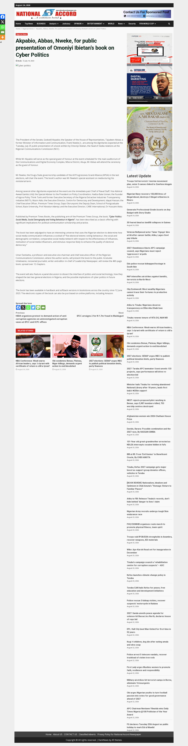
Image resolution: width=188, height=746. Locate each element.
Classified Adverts (87, 734)
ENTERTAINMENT (94, 24)
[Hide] (1, 42)
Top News (29, 24)
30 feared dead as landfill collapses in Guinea (148, 222)
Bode (20, 61)
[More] (2, 37)
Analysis (53, 24)
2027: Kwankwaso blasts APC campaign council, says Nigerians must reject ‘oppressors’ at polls (146, 251)
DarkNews (103, 740)
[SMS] (38, 307)
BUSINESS (41, 24)
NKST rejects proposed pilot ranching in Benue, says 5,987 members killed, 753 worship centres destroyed (146, 403)
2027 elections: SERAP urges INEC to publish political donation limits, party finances (106, 346)
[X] (23, 307)
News (120, 24)
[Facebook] (18, 307)
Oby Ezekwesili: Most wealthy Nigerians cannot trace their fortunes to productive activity (147, 292)
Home (18, 24)
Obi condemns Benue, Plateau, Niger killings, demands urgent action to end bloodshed (69, 346)
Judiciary (66, 24)
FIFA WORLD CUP (146, 24)
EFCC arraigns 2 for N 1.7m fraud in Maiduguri (100, 314)
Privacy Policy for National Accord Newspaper (119, 734)
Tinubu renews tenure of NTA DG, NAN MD (147, 317)
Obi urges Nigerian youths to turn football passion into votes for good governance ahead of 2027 (147, 695)
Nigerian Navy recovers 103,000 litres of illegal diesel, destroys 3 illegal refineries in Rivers (148, 197)
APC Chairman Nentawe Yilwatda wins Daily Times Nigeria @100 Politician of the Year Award (147, 711)
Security (132, 24)
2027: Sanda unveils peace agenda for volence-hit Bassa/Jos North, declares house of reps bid (149, 616)
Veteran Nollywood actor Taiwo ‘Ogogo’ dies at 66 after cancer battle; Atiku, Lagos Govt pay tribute (148, 235)
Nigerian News (21, 34)
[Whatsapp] (28, 307)
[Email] (43, 307)
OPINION (77, 24)
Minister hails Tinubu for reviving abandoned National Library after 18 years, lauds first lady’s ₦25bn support (148, 387)
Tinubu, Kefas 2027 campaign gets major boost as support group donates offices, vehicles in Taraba (146, 470)
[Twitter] (33, 307)
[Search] (169, 23)
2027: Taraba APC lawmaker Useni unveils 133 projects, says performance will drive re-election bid (149, 371)
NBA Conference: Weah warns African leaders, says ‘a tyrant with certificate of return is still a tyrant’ (33, 346)
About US (57, 734)
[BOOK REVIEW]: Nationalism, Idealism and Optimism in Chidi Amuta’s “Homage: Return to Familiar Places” (149, 486)
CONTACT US (70, 734)
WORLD (111, 24)
